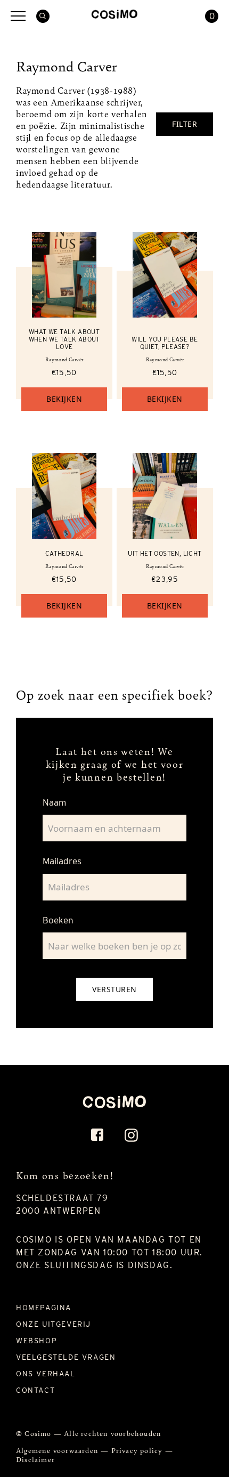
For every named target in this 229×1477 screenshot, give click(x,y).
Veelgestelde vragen (66, 1357)
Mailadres (62, 861)
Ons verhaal (46, 1373)
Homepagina (43, 1307)
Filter (184, 124)
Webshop (36, 1340)
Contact (35, 1390)
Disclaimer (35, 1459)
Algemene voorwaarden (58, 1450)
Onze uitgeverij (53, 1324)
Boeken (58, 920)
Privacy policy (138, 1450)
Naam (54, 802)
